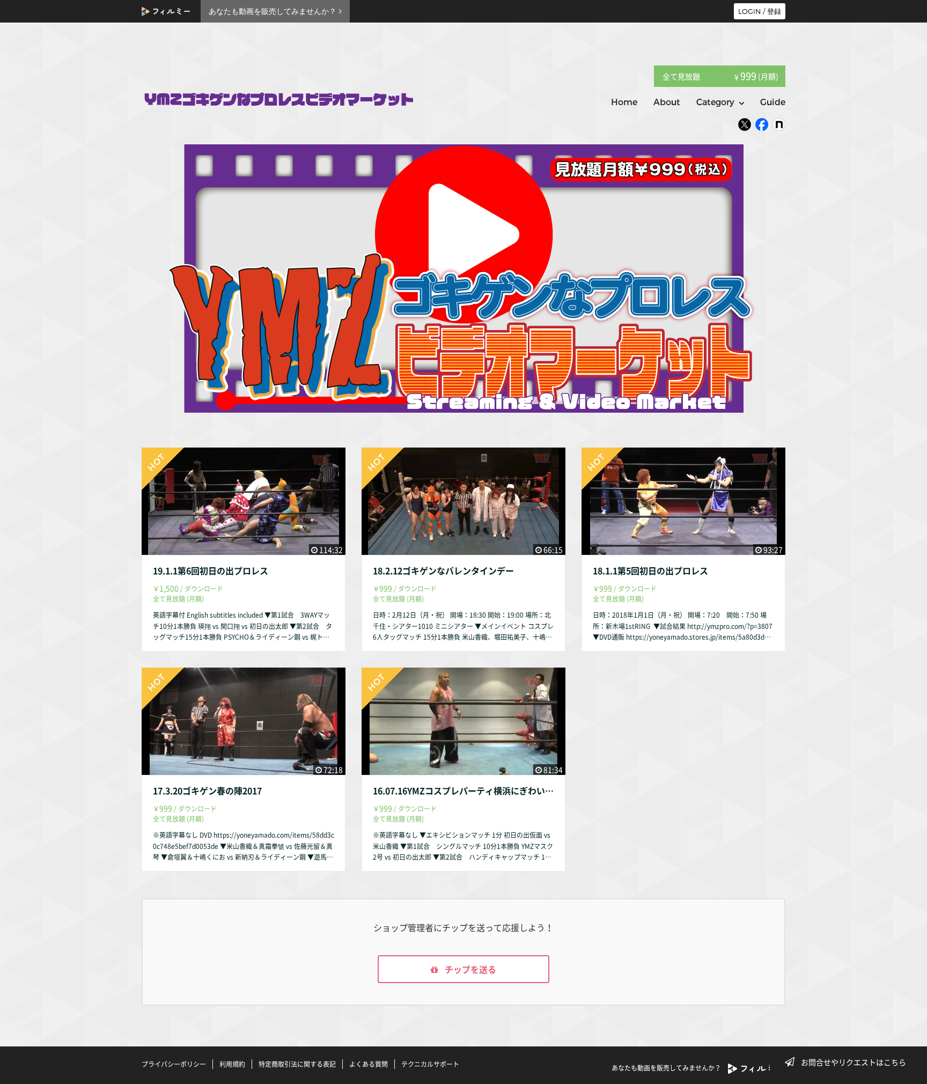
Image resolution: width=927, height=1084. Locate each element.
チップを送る (469, 969)
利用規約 (232, 1064)
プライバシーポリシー (174, 1064)
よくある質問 (368, 1064)
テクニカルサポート (430, 1064)
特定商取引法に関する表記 (297, 1064)
